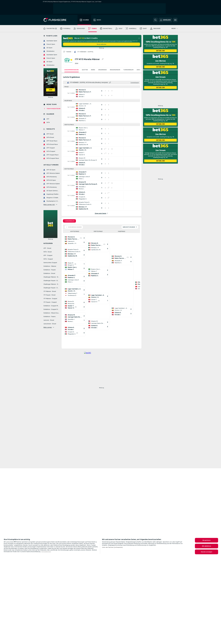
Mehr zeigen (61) (49, 204)
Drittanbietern (46, 551)
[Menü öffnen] (175, 20)
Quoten (85, 70)
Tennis (68, 52)
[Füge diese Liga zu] (102, 59)
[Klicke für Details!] (101, 93)
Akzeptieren (206, 540)
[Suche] (155, 20)
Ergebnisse (102, 70)
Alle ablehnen (206, 546)
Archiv (139, 70)
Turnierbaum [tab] (69, 221)
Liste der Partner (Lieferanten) (112, 547)
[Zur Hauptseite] (57, 20)
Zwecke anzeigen (206, 552)
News (93, 70)
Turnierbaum (128, 70)
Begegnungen (115, 70)
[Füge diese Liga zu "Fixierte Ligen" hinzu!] (110, 82)
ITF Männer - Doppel (85, 52)
